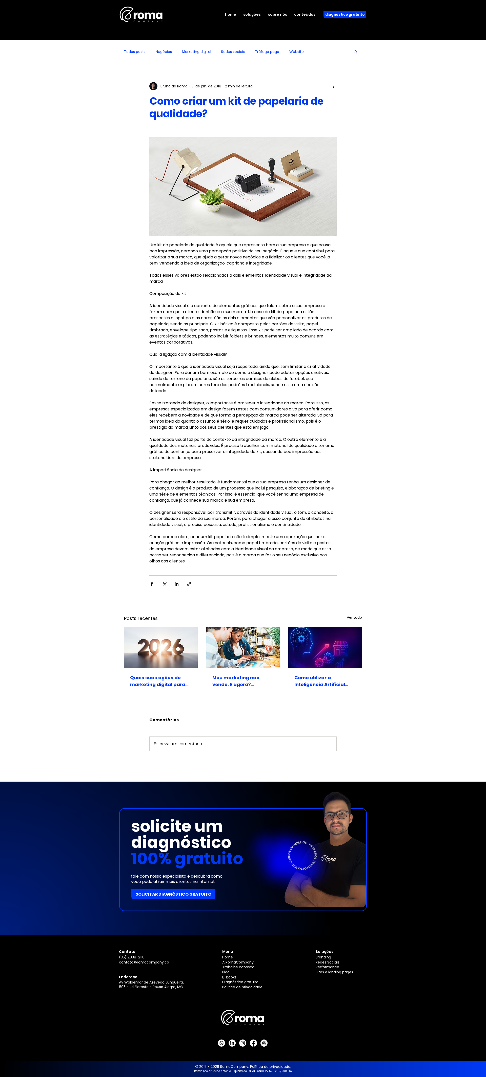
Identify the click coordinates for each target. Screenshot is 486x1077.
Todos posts (135, 52)
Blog (226, 972)
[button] (254, 14)
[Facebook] (253, 1043)
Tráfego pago (267, 52)
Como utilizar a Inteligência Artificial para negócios (319, 681)
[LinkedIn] (232, 1043)
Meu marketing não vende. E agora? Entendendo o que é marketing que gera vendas (236, 681)
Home (227, 957)
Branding (323, 957)
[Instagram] (242, 1043)
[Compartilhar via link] (189, 583)
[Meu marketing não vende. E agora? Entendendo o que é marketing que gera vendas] (243, 647)
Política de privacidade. (270, 1066)
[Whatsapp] (221, 1043)
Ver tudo (354, 617)
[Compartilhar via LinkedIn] (176, 583)
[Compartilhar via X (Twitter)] (164, 583)
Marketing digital (196, 52)
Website (296, 52)
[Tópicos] (264, 1043)
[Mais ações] (334, 86)
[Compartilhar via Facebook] (151, 583)
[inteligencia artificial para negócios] (325, 647)
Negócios (164, 52)
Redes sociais (233, 52)
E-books (229, 977)
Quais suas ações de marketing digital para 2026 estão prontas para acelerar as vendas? (160, 681)
